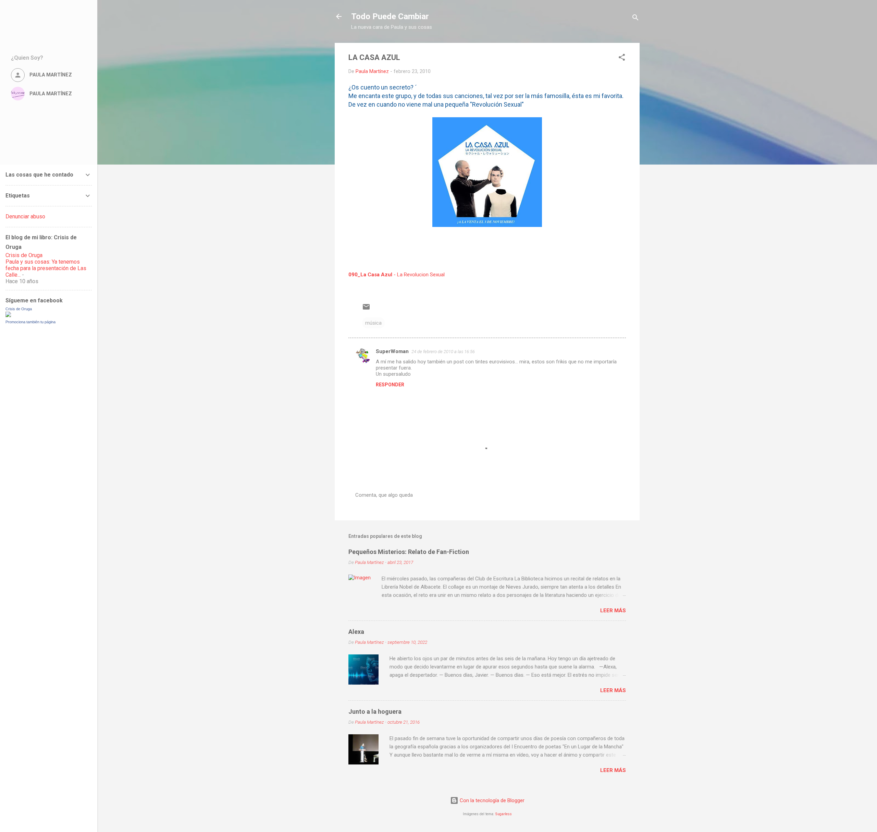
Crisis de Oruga (23, 255)
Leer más (613, 610)
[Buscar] (635, 18)
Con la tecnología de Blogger (491, 800)
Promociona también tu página (30, 322)
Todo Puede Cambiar (390, 16)
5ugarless (503, 814)
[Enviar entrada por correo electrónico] (366, 309)
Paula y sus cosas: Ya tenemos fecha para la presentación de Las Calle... (45, 268)
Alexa (356, 631)
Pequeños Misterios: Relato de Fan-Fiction (408, 551)
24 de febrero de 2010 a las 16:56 (443, 351)
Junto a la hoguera (375, 711)
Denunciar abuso (25, 216)
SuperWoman (392, 351)
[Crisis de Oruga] (8, 315)
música (373, 323)
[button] (622, 58)
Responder (390, 384)
